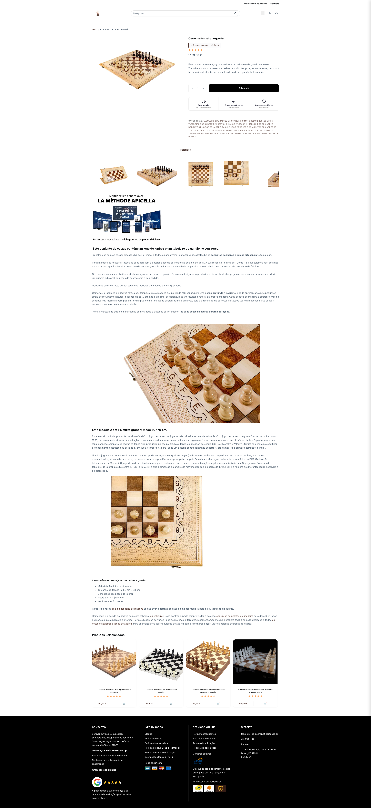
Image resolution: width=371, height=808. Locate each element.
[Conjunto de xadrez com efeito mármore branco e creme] (255, 661)
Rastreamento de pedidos (255, 3)
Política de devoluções (204, 747)
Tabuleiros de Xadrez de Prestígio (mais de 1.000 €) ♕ (218, 124)
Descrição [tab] (185, 150)
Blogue (148, 733)
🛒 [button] (124, 703)
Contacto (274, 3)
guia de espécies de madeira (127, 608)
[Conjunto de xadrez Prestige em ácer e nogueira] (114, 661)
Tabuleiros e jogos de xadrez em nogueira (243, 133)
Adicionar (244, 88)
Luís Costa (214, 45)
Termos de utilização (204, 743)
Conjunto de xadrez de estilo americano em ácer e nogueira (208, 690)
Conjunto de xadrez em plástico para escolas (161, 690)
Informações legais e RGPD (159, 757)
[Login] (270, 13)
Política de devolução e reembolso (163, 747)
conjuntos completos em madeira (234, 616)
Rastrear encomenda (204, 738)
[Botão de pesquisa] (235, 13)
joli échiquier (156, 616)
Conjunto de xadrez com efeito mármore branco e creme (255, 690)
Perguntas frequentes (204, 733)
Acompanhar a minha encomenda (109, 755)
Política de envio (153, 738)
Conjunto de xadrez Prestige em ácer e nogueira (114, 690)
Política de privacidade (157, 743)
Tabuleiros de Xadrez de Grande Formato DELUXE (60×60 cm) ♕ (238, 121)
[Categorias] (262, 13)
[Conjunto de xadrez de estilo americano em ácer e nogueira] (208, 661)
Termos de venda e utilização (160, 752)
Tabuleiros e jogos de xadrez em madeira (223, 130)
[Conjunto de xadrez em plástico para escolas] (161, 661)
